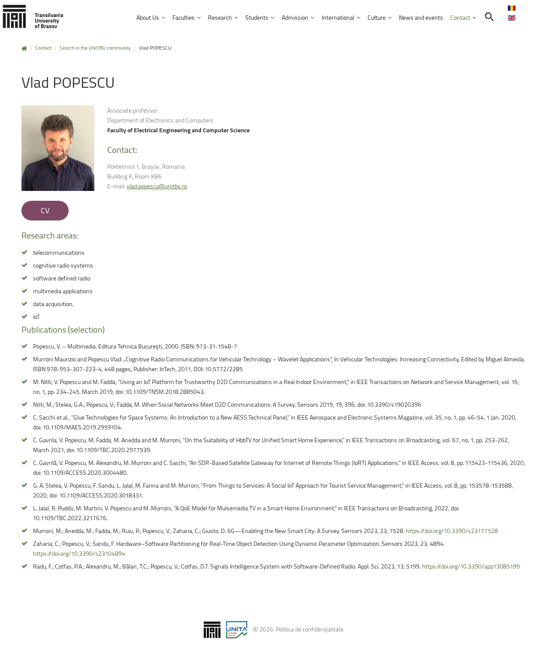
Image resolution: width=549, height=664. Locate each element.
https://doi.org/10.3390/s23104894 (79, 553)
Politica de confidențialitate (310, 629)
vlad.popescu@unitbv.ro (157, 186)
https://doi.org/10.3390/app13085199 (471, 566)
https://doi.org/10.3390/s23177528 (452, 530)
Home (24, 49)
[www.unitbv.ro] (34, 17)
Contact (43, 48)
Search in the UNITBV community (95, 48)
